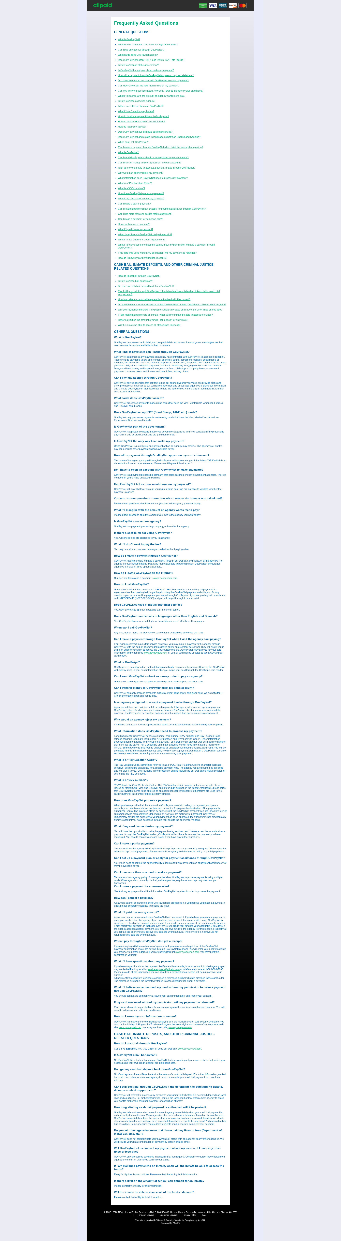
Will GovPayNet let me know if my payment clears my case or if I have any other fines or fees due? (170, 309)
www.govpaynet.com (130, 1027)
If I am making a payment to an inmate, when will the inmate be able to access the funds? (165, 314)
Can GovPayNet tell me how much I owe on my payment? (148, 85)
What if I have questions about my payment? (141, 239)
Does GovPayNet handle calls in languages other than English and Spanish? (159, 137)
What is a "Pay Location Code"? (135, 183)
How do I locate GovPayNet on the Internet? (141, 121)
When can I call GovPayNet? (133, 142)
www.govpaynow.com (165, 578)
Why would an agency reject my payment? (140, 173)
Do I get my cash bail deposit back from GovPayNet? (146, 286)
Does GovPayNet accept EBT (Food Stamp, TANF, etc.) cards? (151, 60)
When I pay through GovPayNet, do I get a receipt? (145, 234)
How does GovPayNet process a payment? (141, 193)
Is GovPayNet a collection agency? (136, 101)
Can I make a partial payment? (134, 203)
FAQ (204, 1215)
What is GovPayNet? (129, 39)
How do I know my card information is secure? (142, 258)
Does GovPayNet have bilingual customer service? (145, 131)
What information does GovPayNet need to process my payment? (153, 178)
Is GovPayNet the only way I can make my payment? (146, 70)
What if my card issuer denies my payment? (141, 198)
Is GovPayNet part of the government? (138, 65)
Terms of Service (146, 1215)
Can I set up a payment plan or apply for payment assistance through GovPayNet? (162, 208)
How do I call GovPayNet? (132, 126)
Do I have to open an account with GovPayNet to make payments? (153, 80)
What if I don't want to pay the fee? (136, 111)
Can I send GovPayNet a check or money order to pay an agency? (153, 157)
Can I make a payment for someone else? (140, 219)
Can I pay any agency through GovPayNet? (141, 49)
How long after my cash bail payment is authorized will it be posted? (154, 299)
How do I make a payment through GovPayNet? (143, 116)
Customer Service (168, 1215)
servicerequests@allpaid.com (164, 969)
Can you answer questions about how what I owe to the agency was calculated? (160, 90)
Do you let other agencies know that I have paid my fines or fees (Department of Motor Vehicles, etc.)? (172, 304)
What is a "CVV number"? (131, 188)
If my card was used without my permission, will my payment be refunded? (157, 252)
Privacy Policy (189, 1215)
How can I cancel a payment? (134, 224)
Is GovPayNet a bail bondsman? (135, 281)
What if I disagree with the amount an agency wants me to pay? (151, 96)
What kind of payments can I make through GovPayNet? (148, 44)
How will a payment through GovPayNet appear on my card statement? (156, 75)
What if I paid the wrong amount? (135, 229)
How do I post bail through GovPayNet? (139, 276)
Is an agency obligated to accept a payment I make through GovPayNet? (156, 167)
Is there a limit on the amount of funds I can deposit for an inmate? (153, 320)
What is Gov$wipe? (128, 152)
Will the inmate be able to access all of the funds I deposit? (149, 325)
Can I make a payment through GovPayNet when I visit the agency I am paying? (160, 147)
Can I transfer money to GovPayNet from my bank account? (149, 162)
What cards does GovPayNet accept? (138, 54)
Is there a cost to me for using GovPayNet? (140, 106)
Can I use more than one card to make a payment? (145, 214)
